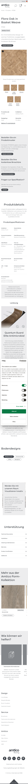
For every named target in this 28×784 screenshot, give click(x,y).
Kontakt (5, 190)
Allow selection (14, 416)
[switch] (24, 390)
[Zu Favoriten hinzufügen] (3, 51)
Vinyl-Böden (4, 697)
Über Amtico (4, 738)
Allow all (14, 411)
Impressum (4, 741)
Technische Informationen (8, 719)
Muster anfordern (7, 45)
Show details (19, 406)
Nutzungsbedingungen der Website (14, 768)
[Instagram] (9, 758)
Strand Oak (5, 612)
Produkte (8, 10)
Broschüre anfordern (8, 174)
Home (2, 10)
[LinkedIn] (18, 758)
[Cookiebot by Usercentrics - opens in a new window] (19, 361)
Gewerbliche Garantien (7, 722)
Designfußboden (5, 700)
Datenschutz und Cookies (14, 764)
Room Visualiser (5, 703)
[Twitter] (14, 758)
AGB (2, 744)
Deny (14, 421)
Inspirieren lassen (6, 706)
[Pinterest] (23, 758)
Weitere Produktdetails (8, 123)
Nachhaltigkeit (5, 725)
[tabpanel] (14, 534)
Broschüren (4, 716)
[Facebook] (4, 758)
